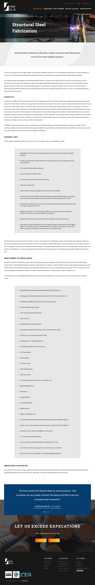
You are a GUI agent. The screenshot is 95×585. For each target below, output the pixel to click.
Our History (84, 9)
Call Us (41, 540)
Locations (79, 561)
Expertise (37, 9)
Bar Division (62, 566)
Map (79, 3)
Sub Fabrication (63, 564)
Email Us (54, 540)
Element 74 (25, 581)
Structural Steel (63, 561)
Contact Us (86, 3)
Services (47, 9)
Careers (46, 566)
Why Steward (59, 9)
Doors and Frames (64, 568)
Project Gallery (71, 9)
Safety (45, 568)
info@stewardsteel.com (83, 568)
